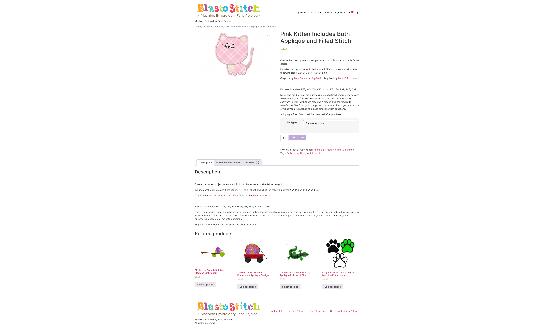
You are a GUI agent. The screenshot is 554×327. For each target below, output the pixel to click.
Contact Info (276, 311)
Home (198, 26)
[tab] (205, 162)
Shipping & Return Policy (343, 311)
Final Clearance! (345, 149)
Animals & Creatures (213, 26)
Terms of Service (316, 311)
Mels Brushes (301, 78)
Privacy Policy (295, 311)
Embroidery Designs (298, 153)
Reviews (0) (252, 162)
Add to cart (298, 137)
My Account (302, 12)
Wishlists (315, 12)
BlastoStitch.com (347, 78)
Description (205, 162)
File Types (292, 122)
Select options (205, 284)
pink (320, 153)
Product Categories (333, 12)
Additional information (228, 162)
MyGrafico (317, 78)
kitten (313, 153)
